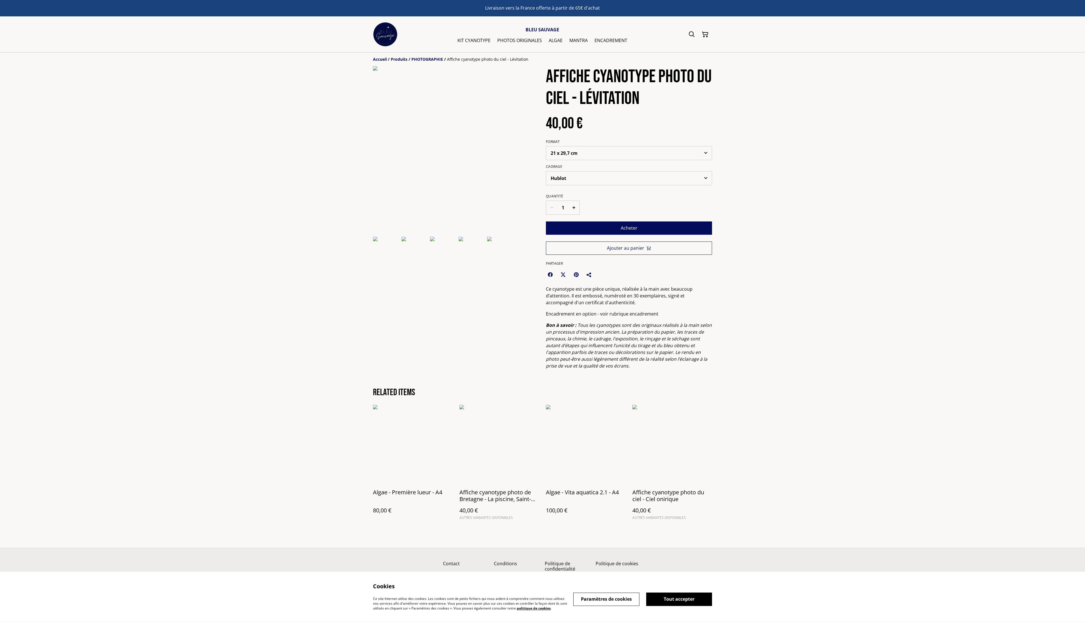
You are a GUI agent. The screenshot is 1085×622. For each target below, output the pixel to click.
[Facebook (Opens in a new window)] (550, 274)
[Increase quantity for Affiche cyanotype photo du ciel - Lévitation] (574, 208)
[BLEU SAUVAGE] (385, 34)
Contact (451, 563)
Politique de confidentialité (560, 566)
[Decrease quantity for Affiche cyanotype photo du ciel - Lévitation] (551, 208)
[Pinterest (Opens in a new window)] (576, 274)
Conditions (505, 563)
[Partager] (589, 274)
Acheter (629, 228)
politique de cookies (534, 608)
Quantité (554, 196)
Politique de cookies (617, 563)
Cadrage (554, 167)
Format (553, 142)
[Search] (691, 34)
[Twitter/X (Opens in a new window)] (563, 274)
